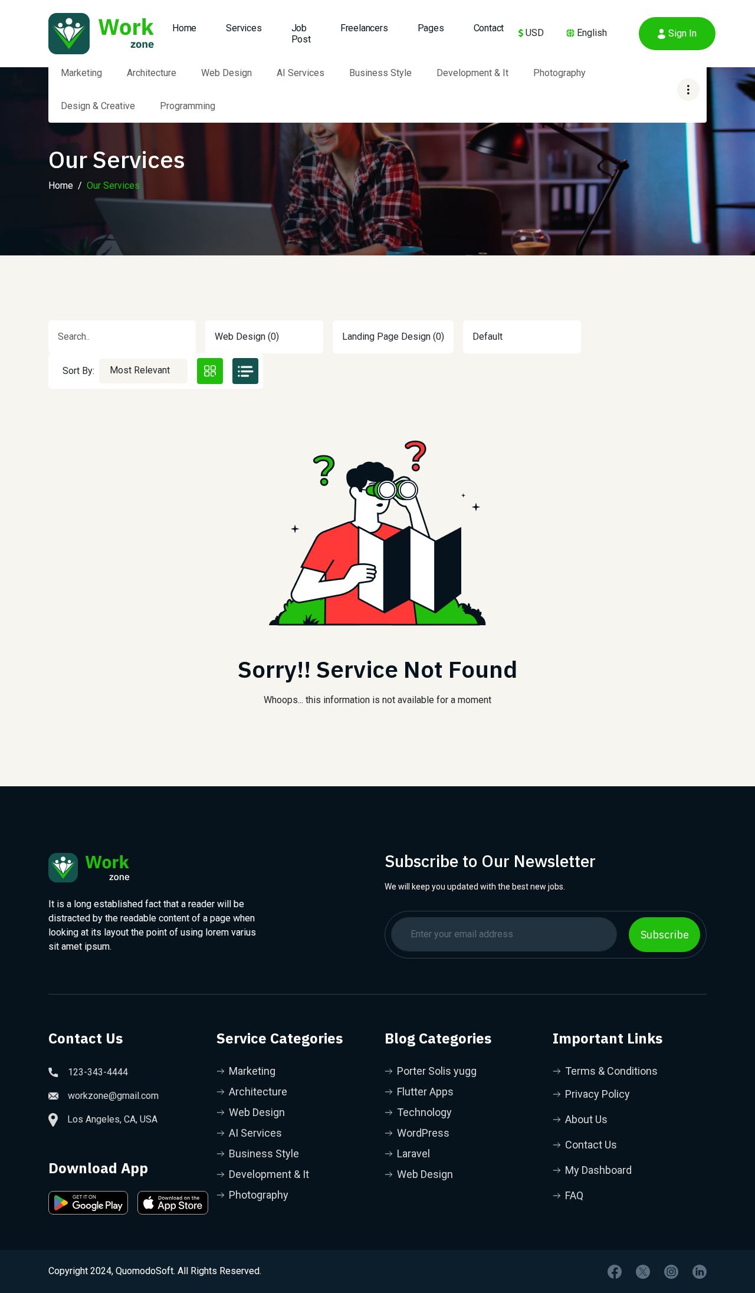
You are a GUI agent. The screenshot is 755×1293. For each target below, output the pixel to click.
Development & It (472, 72)
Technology (424, 1112)
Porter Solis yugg (437, 1071)
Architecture (151, 72)
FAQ (574, 1195)
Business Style (380, 72)
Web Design (226, 72)
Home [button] (184, 28)
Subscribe (665, 934)
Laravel (413, 1153)
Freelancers (364, 28)
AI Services (300, 72)
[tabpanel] (377, 566)
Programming (187, 105)
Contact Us (591, 1144)
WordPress (423, 1133)
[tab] (210, 371)
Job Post (301, 33)
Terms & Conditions (611, 1071)
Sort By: (78, 370)
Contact (489, 28)
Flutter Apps (425, 1091)
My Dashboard (598, 1170)
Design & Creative (98, 105)
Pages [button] (431, 28)
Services (243, 28)
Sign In (682, 33)
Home (60, 185)
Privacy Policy (597, 1094)
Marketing (81, 72)
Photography (559, 72)
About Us (586, 1119)
